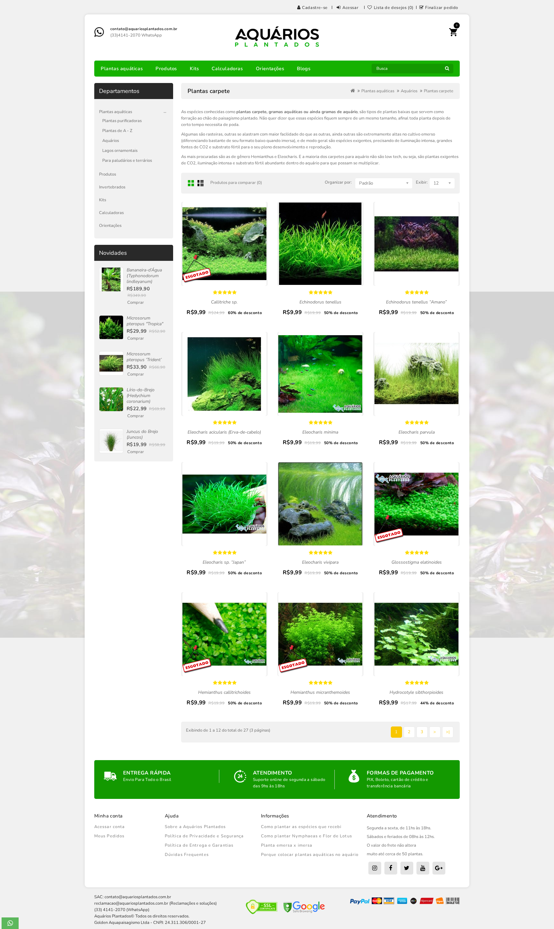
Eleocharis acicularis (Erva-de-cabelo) (224, 432)
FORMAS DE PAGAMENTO (400, 772)
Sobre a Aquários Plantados (195, 827)
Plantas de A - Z (117, 131)
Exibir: (422, 182)
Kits (194, 68)
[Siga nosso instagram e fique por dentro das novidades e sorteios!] (374, 868)
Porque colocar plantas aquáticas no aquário (309, 855)
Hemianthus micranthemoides (320, 692)
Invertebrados (112, 187)
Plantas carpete (438, 91)
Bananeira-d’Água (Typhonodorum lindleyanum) (144, 276)
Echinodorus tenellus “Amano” (416, 302)
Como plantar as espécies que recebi (301, 827)
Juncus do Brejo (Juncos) (142, 434)
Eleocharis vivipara (320, 562)
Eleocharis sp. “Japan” (224, 562)
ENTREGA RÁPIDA (147, 772)
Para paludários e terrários (127, 160)
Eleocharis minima (320, 432)
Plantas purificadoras (122, 121)
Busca (447, 70)
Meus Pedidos (109, 836)
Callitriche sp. (224, 302)
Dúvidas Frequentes (187, 855)
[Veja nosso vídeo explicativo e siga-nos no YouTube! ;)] (422, 868)
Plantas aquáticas (122, 68)
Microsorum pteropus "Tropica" (145, 321)
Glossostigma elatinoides (416, 562)
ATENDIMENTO (272, 772)
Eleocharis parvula (417, 432)
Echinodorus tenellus (320, 302)
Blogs (303, 68)
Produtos (166, 68)
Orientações (270, 68)
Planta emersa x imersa (286, 845)
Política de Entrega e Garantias (199, 845)
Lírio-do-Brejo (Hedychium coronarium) (141, 395)
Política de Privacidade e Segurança (204, 836)
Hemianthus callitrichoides (224, 692)
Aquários (110, 141)
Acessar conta (109, 827)
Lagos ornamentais (120, 150)
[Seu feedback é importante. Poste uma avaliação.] (438, 868)
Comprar (135, 302)
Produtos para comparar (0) (236, 183)
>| (447, 732)
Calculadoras (227, 68)
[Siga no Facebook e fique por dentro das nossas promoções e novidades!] (390, 868)
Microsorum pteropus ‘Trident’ (144, 357)
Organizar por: (338, 182)
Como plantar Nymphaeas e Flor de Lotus (306, 836)
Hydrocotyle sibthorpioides (416, 692)
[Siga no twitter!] (406, 868)
